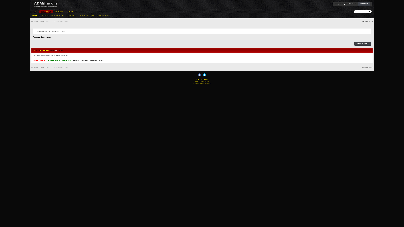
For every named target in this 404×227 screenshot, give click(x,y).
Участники (93, 60)
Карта (70, 12)
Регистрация (364, 4)
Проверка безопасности (42, 37)
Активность (59, 12)
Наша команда (71, 15)
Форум (34, 15)
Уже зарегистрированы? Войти (344, 4)
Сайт (35, 12)
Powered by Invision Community (202, 83)
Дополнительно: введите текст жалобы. (51, 31)
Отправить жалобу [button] (363, 43)
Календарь (44, 15)
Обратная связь (202, 79)
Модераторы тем (57, 15)
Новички (101, 60)
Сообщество (46, 12)
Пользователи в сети (87, 15)
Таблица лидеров (103, 15)
